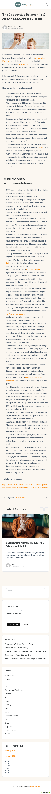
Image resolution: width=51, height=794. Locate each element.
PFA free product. (33, 269)
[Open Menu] (3, 4)
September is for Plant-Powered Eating (19, 644)
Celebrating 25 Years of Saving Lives (18, 655)
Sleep (7, 723)
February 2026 (10, 756)
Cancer (7, 683)
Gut (16, 498)
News (7, 712)
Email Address (14, 614)
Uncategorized (10, 730)
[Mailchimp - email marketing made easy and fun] (27, 626)
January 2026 (10, 751)
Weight (7, 734)
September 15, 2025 (18, 567)
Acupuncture (9, 676)
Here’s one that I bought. (15, 314)
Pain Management (11, 716)
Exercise (8, 694)
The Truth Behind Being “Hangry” (17, 648)
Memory (8, 705)
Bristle (41, 147)
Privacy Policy (35, 786)
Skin (6, 719)
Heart (7, 701)
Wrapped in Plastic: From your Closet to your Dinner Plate (25, 659)
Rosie (14, 564)
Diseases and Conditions (14, 690)
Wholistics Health (14, 26)
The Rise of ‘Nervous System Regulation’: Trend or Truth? (25, 651)
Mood (7, 708)
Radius (8, 263)
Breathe (8, 679)
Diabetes (8, 686)
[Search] (46, 4)
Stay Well (21, 498)
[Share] (45, 498)
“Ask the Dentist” (25, 64)
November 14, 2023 (15, 29)
